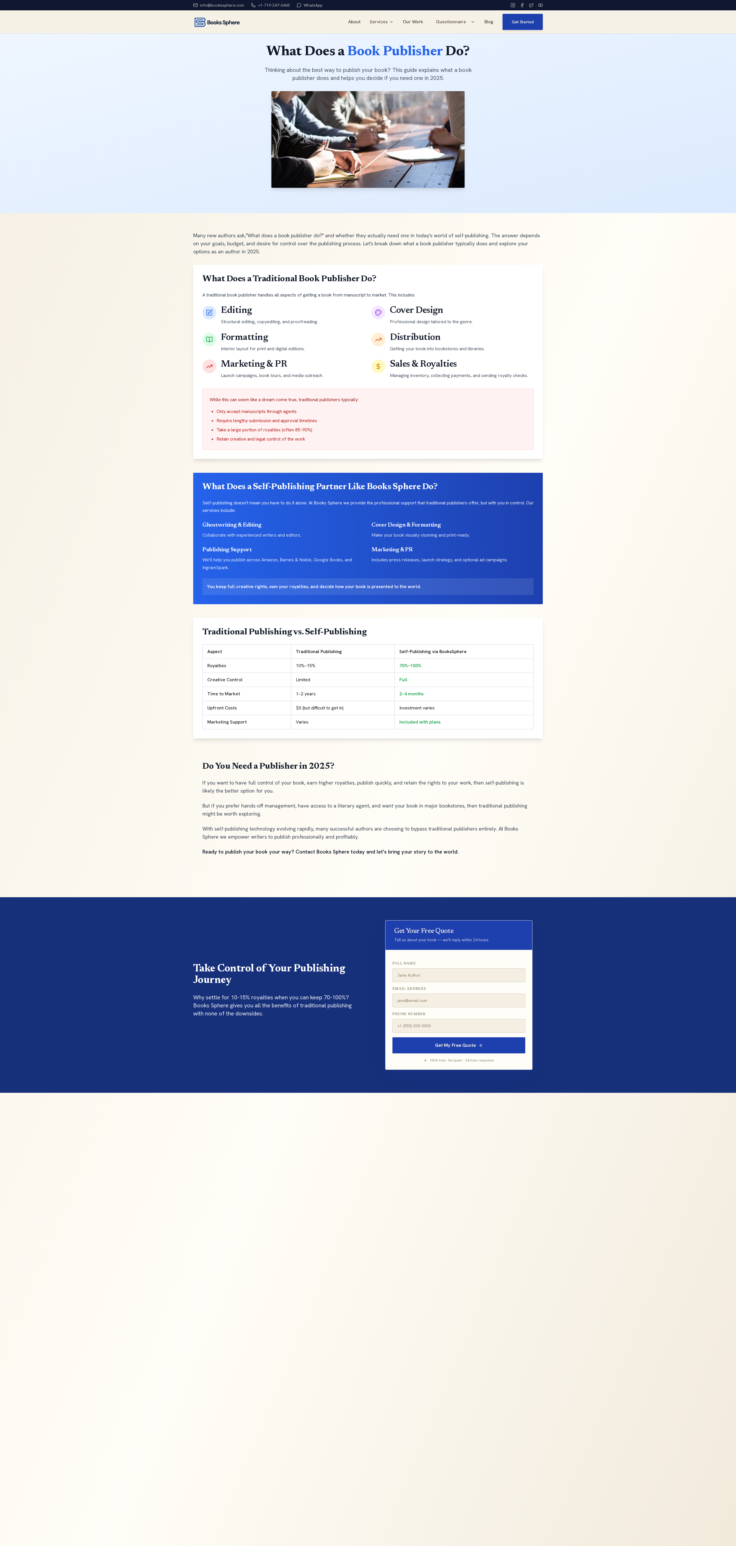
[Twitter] (531, 5)
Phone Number (408, 1014)
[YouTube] (540, 5)
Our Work (413, 22)
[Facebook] (522, 5)
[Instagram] (513, 5)
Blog (488, 22)
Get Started (523, 21)
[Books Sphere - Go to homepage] (216, 22)
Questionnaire (451, 22)
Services (379, 22)
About (354, 22)
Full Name (404, 963)
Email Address (409, 989)
